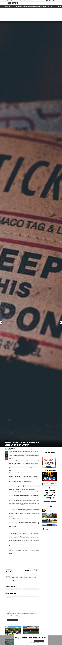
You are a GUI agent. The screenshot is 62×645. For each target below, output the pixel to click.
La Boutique (52, 6)
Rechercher (56, 449)
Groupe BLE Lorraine (8, 0)
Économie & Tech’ (19, 6)
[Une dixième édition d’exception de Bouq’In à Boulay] (1, 322)
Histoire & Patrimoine (27, 6)
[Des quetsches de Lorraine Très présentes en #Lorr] (44, 515)
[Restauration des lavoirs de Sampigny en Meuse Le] (44, 521)
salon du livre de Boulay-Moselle (34, 454)
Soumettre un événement (24, 0)
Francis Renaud (14, 452)
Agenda (6, 6)
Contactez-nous (17, 0)
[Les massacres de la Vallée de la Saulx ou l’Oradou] (49, 521)
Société (42, 6)
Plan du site (30, 0)
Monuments (16, 633)
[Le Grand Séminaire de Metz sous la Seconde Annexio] (49, 515)
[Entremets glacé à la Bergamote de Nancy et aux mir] (54, 521)
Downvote (31, 589)
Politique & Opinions (36, 6)
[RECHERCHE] (56, 6)
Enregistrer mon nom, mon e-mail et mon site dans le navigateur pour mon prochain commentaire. (22, 613)
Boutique (12, 0)
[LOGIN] (58, 6)
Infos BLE (47, 6)
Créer (50, 501)
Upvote (13, 589)
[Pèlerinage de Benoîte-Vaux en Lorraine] (13, 630)
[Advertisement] (31, 14)
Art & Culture (11, 6)
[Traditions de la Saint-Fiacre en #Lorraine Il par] (54, 515)
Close (60, 636)
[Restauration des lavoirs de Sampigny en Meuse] (31, 630)
